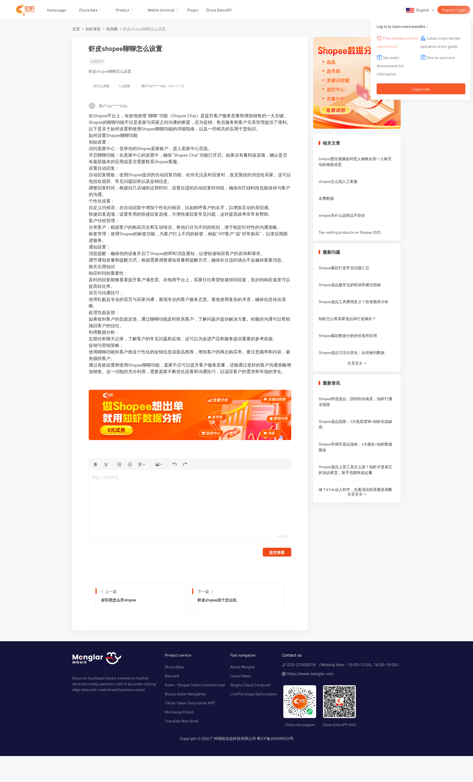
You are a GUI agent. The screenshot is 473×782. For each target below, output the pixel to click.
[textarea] (189, 505)
